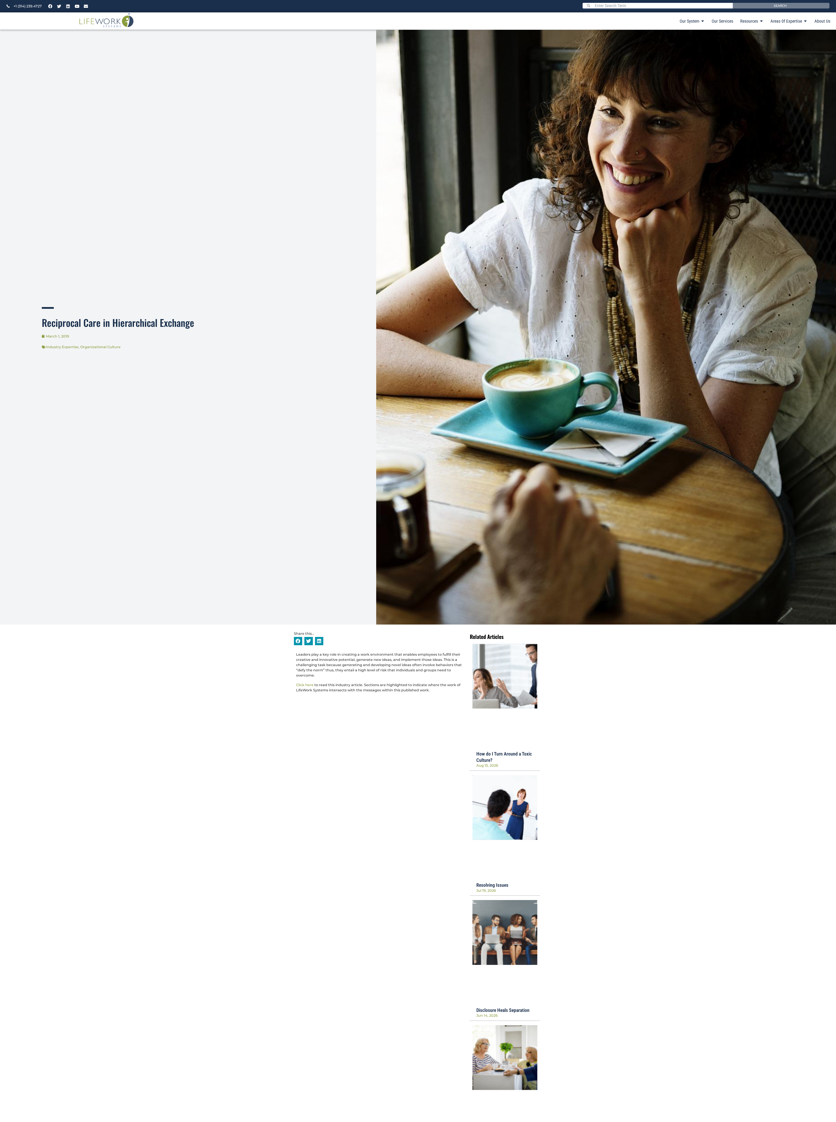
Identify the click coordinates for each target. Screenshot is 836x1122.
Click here (305, 685)
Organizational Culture (100, 347)
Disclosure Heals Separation (502, 1010)
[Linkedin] (68, 6)
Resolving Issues (492, 885)
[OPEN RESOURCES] (761, 21)
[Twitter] (59, 6)
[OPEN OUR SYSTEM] (702, 21)
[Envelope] (86, 6)
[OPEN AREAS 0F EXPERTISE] (805, 21)
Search (780, 6)
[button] (298, 641)
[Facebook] (50, 6)
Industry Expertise (62, 347)
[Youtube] (77, 6)
